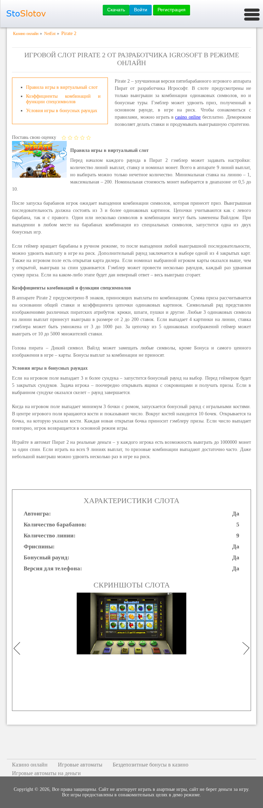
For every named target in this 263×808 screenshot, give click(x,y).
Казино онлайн (30, 765)
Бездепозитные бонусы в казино (150, 765)
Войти (140, 9)
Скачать (116, 9)
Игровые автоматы (80, 765)
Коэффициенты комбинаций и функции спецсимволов (63, 99)
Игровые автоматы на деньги (46, 773)
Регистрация (172, 9)
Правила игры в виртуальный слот (62, 87)
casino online (188, 117)
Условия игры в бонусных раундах (61, 110)
